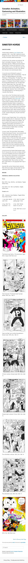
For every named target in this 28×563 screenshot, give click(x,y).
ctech (13, 542)
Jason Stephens (17, 52)
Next (24, 37)
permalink (23, 542)
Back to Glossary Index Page (19, 539)
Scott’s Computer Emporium (16, 551)
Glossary (11, 32)
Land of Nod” (18, 98)
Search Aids (4, 32)
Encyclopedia (21, 29)
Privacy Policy (18, 32)
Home (3, 29)
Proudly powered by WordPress (17, 560)
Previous (4, 37)
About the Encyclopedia (12, 29)
